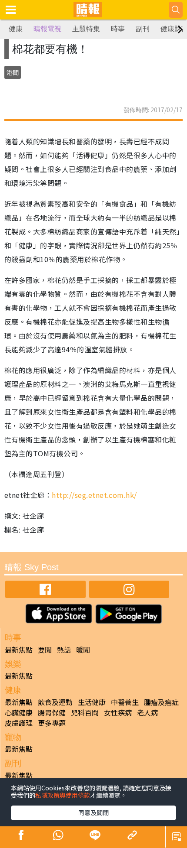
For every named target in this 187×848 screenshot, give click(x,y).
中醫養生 (125, 702)
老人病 (147, 712)
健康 (16, 28)
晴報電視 (47, 28)
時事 (118, 28)
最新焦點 (19, 649)
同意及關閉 (93, 812)
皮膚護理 (19, 723)
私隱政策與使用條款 (62, 795)
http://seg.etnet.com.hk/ (94, 495)
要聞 (45, 649)
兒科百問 (85, 712)
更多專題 (52, 723)
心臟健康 (19, 712)
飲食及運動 (55, 702)
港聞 (13, 72)
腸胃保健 (52, 712)
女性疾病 (118, 712)
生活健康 (92, 702)
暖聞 (83, 649)
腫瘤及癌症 (161, 702)
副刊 (143, 28)
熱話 (64, 649)
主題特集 (86, 28)
